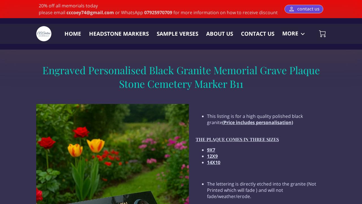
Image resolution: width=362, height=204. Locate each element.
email (84, 12)
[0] (322, 33)
